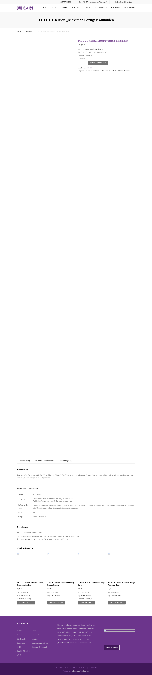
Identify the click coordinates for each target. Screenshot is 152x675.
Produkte (29, 31)
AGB (19, 647)
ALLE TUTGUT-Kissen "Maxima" (119, 71)
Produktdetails (26, 603)
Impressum (21, 643)
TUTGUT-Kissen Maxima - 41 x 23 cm (96, 71)
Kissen (65, 8)
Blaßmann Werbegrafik (80, 671)
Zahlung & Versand (39, 647)
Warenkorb (129, 8)
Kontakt (115, 8)
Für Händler (101, 8)
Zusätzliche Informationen (44, 461)
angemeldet (29, 539)
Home (44, 8)
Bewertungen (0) (65, 461)
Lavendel (76, 8)
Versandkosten (98, 49)
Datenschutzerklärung (39, 643)
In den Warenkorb (98, 63)
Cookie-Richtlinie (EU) (23, 653)
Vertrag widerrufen (112, 647)
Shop (88, 8)
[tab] (24, 461)
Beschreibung (25, 461)
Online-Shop (119, 2)
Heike (54, 8)
